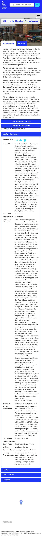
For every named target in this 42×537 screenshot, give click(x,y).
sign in (8, 129)
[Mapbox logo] (7, 522)
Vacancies (21, 43)
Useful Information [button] (10, 134)
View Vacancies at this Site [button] (21, 121)
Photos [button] (6, 470)
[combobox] (22, 4)
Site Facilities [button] (8, 475)
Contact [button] (6, 480)
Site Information (8, 43)
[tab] (21, 134)
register (16, 129)
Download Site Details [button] (22, 125)
